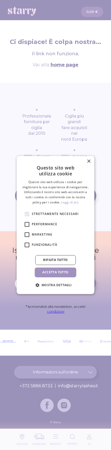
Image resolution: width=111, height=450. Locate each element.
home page (64, 65)
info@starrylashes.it (78, 386)
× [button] (89, 161)
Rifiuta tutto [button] (55, 260)
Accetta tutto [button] (55, 272)
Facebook (47, 405)
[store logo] (32, 11)
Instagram (64, 405)
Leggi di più (69, 202)
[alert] (55, 225)
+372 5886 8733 (36, 386)
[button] (55, 285)
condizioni (55, 311)
